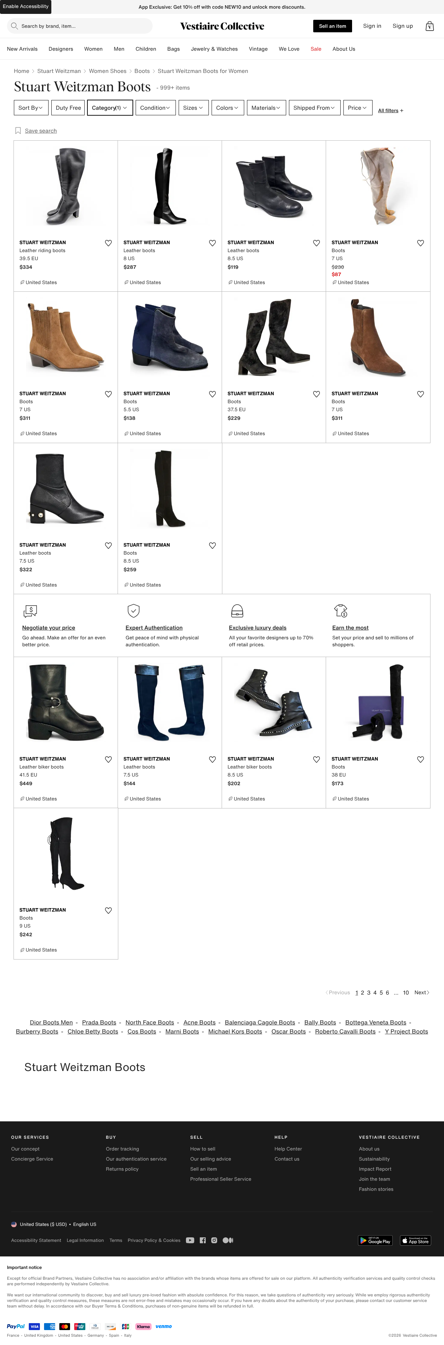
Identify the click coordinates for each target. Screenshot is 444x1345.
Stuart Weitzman (59, 71)
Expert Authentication (154, 627)
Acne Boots (199, 1022)
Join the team (374, 1179)
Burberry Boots (37, 1031)
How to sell (202, 1149)
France (13, 1335)
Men (119, 49)
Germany (95, 1335)
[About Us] (361, 49)
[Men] (130, 49)
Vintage (258, 49)
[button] (430, 26)
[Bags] (185, 49)
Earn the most (350, 627)
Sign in (372, 26)
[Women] (108, 49)
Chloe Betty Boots (93, 1031)
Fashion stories (376, 1189)
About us (369, 1149)
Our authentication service (136, 1159)
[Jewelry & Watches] (243, 49)
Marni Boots (182, 1031)
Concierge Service (32, 1159)
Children (146, 49)
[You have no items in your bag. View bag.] (430, 26)
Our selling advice (210, 1159)
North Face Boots (150, 1022)
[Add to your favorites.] (108, 243)
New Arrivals (22, 49)
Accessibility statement (36, 1240)
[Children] (161, 49)
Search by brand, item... (49, 26)
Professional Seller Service (220, 1179)
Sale (316, 49)
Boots (142, 71)
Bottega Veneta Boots (376, 1022)
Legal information (85, 1240)
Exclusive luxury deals (258, 627)
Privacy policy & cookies (154, 1240)
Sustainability (374, 1159)
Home (21, 71)
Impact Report (375, 1169)
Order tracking (122, 1149)
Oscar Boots (289, 1031)
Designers (61, 49)
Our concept (25, 1149)
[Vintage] (273, 49)
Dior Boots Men (51, 1022)
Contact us (287, 1159)
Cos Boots (141, 1031)
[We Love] (305, 49)
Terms (115, 1240)
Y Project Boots (406, 1031)
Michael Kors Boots (235, 1031)
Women (93, 49)
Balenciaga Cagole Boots (260, 1022)
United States (70, 1335)
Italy (128, 1335)
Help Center (288, 1149)
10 (406, 992)
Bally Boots (320, 1022)
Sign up (403, 26)
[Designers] (79, 49)
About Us (344, 49)
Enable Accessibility (26, 6)
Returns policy (122, 1169)
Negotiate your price (48, 627)
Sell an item (332, 26)
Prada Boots (99, 1022)
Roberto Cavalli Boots (345, 1031)
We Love (289, 49)
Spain (114, 1335)
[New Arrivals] (43, 49)
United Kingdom (38, 1335)
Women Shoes (107, 71)
